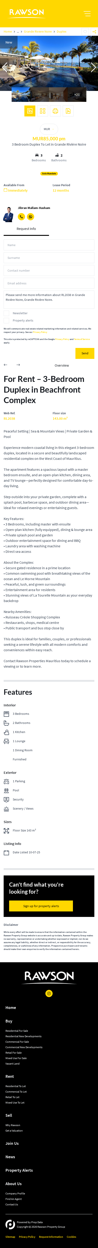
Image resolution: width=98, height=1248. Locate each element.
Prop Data (37, 1222)
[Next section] (18, 365)
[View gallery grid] (42, 111)
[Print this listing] (55, 111)
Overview (62, 365)
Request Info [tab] (26, 228)
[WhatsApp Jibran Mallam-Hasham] (30, 216)
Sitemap (10, 1236)
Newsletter (20, 313)
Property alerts (23, 320)
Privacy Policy (40, 332)
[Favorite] (85, 31)
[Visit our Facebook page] (49, 993)
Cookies (71, 1236)
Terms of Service (82, 339)
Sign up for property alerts (41, 906)
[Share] (94, 31)
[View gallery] (29, 111)
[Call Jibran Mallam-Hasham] (21, 216)
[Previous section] (5, 365)
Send (85, 353)
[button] (4, 67)
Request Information (51, 1236)
